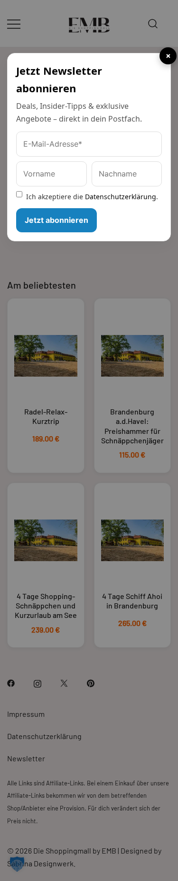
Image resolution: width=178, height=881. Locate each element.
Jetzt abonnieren (56, 220)
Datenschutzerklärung (120, 196)
